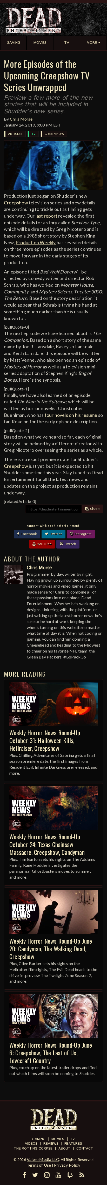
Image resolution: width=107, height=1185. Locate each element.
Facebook (28, 534)
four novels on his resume (71, 415)
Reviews (50, 1143)
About (64, 1148)
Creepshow (54, 134)
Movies (57, 1139)
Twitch (70, 544)
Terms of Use (39, 1164)
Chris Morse (21, 118)
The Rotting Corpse (33, 1148)
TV (34, 134)
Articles (15, 134)
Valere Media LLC (43, 1159)
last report (46, 216)
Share (94, 509)
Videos (31, 1143)
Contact (84, 1148)
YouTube (44, 544)
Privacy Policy (67, 1164)
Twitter (55, 534)
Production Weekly (36, 242)
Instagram (82, 534)
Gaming (38, 1139)
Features (73, 1143)
